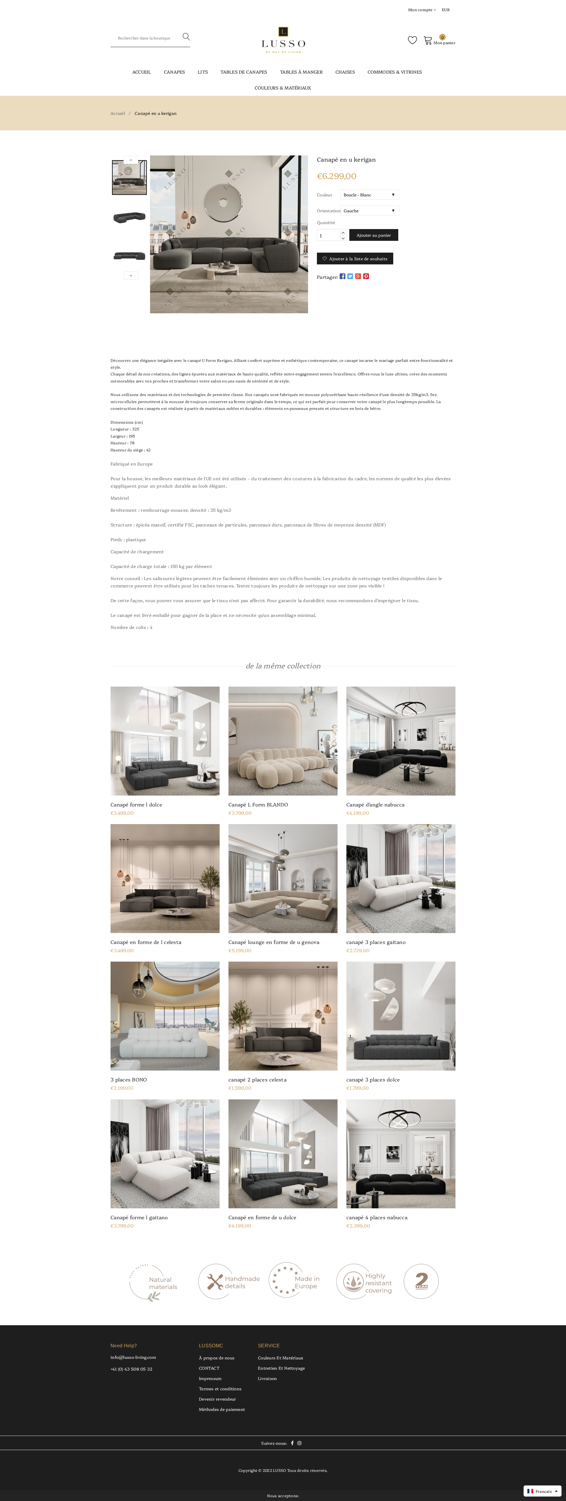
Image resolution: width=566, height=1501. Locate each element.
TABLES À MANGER (301, 72)
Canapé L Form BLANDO (258, 804)
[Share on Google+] (358, 276)
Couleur (324, 194)
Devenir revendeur (217, 1399)
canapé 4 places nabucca (376, 1217)
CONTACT (209, 1368)
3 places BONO (129, 1079)
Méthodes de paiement (222, 1409)
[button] (542, 1491)
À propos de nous (216, 1358)
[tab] (283, 339)
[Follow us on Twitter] (350, 276)
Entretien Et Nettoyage (281, 1368)
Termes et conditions (220, 1388)
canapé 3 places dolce (373, 1079)
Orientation (328, 210)
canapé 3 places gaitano (376, 942)
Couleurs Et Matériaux (280, 1358)
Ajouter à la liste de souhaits (358, 258)
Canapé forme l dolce (136, 804)
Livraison (267, 1378)
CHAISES (345, 72)
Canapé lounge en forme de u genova (273, 942)
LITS (203, 72)
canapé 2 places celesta (257, 1079)
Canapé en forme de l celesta (146, 942)
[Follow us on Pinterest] (366, 276)
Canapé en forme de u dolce (262, 1217)
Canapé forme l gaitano (139, 1217)
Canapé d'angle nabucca (375, 804)
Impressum (210, 1378)
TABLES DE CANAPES (244, 72)
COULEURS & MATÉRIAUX (283, 88)
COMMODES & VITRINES (395, 72)
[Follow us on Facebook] (342, 276)
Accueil (141, 72)
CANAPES (174, 72)
